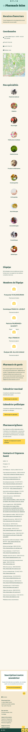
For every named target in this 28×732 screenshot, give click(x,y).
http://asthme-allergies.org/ (14, 493)
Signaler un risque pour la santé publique (12, 441)
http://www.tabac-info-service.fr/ (12, 592)
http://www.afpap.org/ (9, 564)
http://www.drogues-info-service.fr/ (12, 525)
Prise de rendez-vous (6, 712)
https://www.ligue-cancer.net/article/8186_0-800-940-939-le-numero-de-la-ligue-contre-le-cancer (14, 499)
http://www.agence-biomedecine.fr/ (12, 516)
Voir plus (14, 93)
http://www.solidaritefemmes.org (11, 479)
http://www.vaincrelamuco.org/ (11, 596)
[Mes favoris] (26, 730)
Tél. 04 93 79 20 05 (6, 706)
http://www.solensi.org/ (9, 573)
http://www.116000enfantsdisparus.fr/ (13, 582)
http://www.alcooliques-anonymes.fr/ (12, 483)
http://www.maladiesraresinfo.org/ (12, 557)
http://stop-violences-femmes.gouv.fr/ (14, 474)
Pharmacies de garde (6, 721)
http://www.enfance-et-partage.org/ (12, 548)
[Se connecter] (22, 730)
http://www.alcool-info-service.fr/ (12, 521)
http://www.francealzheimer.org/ (11, 552)
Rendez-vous (17, 1)
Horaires (11, 1)
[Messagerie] (24, 693)
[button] (14, 63)
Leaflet (16, 76)
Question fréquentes (6, 719)
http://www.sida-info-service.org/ (12, 568)
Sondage (3, 714)
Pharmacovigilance (6, 722)
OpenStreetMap (22, 76)
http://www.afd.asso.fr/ (16, 488)
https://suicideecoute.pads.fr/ (11, 587)
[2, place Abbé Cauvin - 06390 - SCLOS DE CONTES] (13, 1)
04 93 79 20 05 (15, 1)
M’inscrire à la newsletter (14, 687)
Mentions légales (5, 727)
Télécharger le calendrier (10, 399)
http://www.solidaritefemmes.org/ (12, 578)
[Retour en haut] (23, 727)
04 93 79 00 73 (8, 46)
